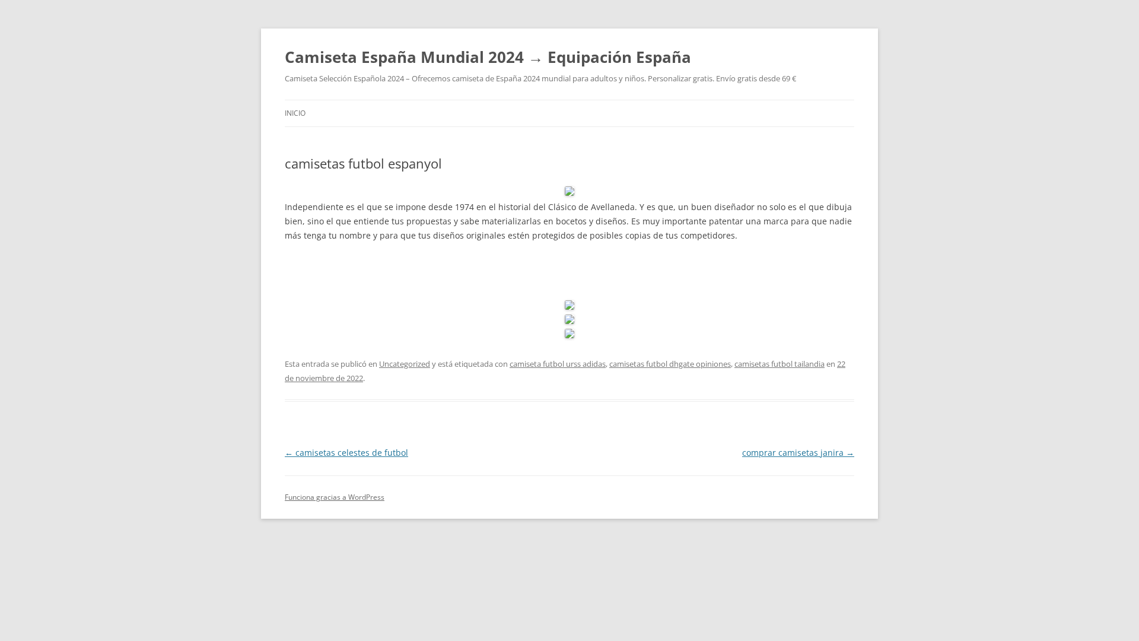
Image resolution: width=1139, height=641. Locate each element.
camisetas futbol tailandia (779, 363)
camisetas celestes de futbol (346, 452)
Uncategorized (404, 363)
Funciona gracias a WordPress (334, 497)
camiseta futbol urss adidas (558, 363)
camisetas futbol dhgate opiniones (670, 363)
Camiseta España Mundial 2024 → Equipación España (488, 57)
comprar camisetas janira (798, 452)
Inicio (295, 113)
